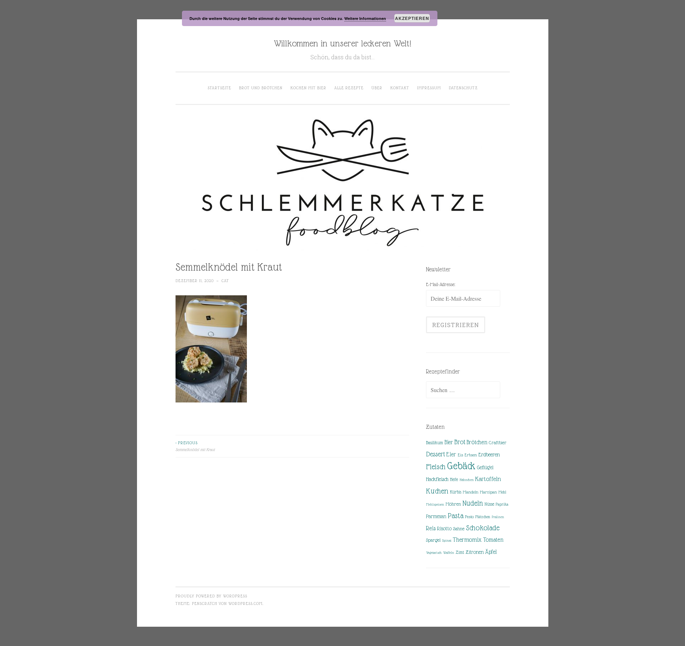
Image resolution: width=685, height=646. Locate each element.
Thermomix (467, 539)
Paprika (502, 504)
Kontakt (399, 88)
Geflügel (485, 467)
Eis (460, 454)
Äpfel (491, 552)
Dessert (435, 454)
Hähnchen (467, 480)
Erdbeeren (489, 454)
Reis (431, 528)
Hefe (454, 479)
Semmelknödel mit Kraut (195, 446)
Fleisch (436, 466)
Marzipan (488, 492)
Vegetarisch (434, 553)
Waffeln (448, 553)
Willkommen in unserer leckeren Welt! (342, 43)
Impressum (429, 88)
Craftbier (498, 442)
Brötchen (477, 442)
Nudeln (472, 503)
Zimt (460, 552)
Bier (449, 442)
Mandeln (470, 492)
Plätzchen (482, 517)
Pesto (469, 516)
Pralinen (498, 517)
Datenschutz (463, 88)
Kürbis (455, 492)
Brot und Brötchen (261, 88)
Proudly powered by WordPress (211, 596)
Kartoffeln (488, 478)
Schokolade (482, 528)
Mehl (502, 492)
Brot (459, 442)
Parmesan (436, 516)
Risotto (444, 528)
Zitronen (475, 552)
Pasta (455, 516)
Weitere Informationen (365, 18)
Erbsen (471, 454)
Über (376, 88)
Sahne (459, 528)
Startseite (219, 88)
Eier (451, 454)
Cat (225, 281)
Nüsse (489, 504)
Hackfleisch (437, 479)
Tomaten (493, 539)
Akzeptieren (412, 18)
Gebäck (461, 466)
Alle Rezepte (349, 88)
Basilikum (434, 442)
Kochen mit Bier (308, 88)
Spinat (446, 540)
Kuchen (437, 491)
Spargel (433, 540)
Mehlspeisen (435, 504)
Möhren (453, 504)
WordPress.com (245, 603)
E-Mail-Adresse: (440, 284)
